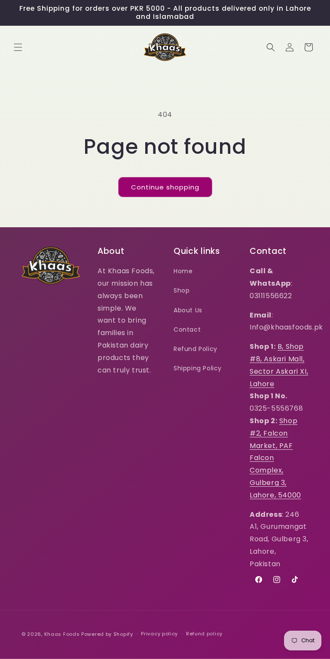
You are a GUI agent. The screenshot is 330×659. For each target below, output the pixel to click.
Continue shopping (165, 187)
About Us (188, 310)
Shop (181, 290)
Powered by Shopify (107, 634)
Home (183, 271)
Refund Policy (195, 349)
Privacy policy (159, 633)
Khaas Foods (62, 634)
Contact (187, 329)
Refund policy (204, 633)
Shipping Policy (198, 368)
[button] (18, 47)
